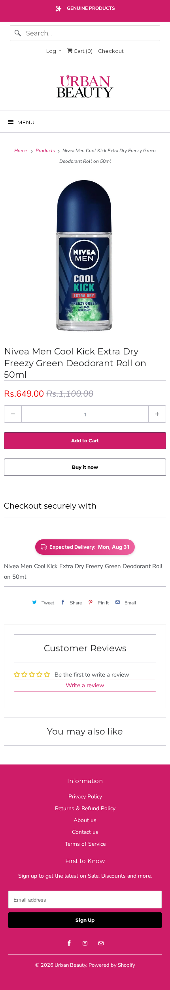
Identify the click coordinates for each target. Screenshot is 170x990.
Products (46, 150)
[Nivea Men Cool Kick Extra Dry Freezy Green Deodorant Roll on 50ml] (85, 255)
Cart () (82, 51)
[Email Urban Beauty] (101, 943)
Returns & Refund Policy (85, 808)
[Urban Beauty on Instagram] (85, 943)
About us (85, 820)
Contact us (85, 832)
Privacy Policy (85, 796)
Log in (54, 51)
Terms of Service (85, 844)
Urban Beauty (70, 965)
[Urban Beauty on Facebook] (69, 943)
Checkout (111, 51)
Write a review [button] (85, 685)
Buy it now (85, 467)
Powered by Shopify (112, 965)
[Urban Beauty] (85, 87)
